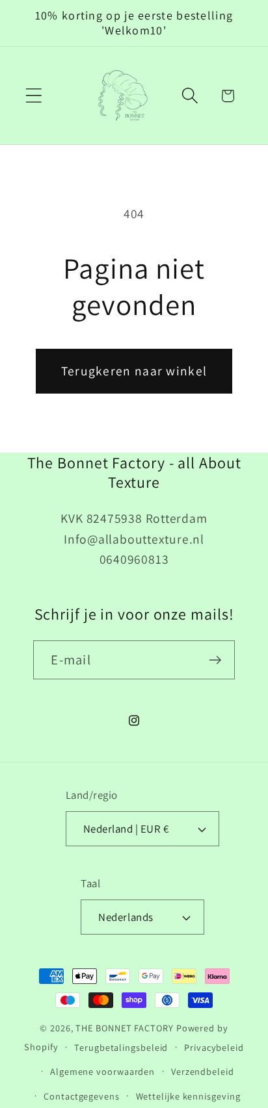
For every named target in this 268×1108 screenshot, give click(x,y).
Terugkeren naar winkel (134, 370)
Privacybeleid (214, 1047)
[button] (33, 95)
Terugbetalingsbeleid (121, 1047)
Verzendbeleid (202, 1071)
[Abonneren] (215, 660)
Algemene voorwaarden (102, 1071)
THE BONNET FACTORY (124, 1028)
